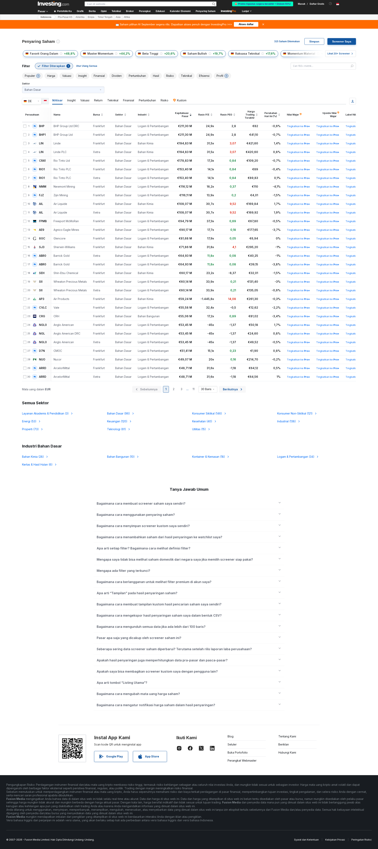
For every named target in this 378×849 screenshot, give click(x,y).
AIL (41, 204)
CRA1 (42, 160)
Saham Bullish (197, 53)
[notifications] (330, 4)
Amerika (80, 17)
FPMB (43, 221)
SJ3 (41, 247)
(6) (37, 464)
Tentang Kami (287, 736)
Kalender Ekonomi (180, 11)
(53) (29, 421)
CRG (42, 316)
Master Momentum (100, 53)
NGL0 (43, 325)
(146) (207, 413)
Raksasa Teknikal (247, 53)
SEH (41, 273)
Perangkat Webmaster (242, 760)
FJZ (41, 195)
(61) (116, 429)
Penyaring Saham (206, 11)
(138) (286, 421)
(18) (208, 456)
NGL (42, 333)
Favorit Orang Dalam (44, 53)
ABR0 (42, 255)
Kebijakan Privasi (335, 839)
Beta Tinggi (150, 53)
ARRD (42, 368)
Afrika (127, 17)
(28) (33, 456)
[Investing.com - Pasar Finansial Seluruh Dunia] (53, 4)
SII (41, 281)
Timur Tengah (105, 17)
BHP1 (42, 134)
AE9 (41, 229)
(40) (202, 421)
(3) (45, 413)
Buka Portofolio (238, 752)
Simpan (314, 41)
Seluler (232, 744)
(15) (199, 429)
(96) (118, 413)
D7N (42, 350)
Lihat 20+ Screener (338, 53)
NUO (42, 359)
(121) (295, 413)
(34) (295, 456)
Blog (230, 736)
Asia (118, 17)
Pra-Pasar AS (65, 17)
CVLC (43, 307)
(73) (30, 429)
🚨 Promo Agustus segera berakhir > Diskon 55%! (262, 4)
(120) (117, 421)
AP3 (41, 299)
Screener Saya (341, 41)
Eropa (91, 17)
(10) (121, 456)
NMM (42, 186)
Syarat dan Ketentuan (306, 839)
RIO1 (42, 169)
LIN (41, 143)
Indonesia (46, 17)
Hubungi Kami (287, 752)
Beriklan (283, 744)
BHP (41, 126)
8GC (42, 238)
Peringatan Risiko (361, 839)
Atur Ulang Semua (86, 65)
